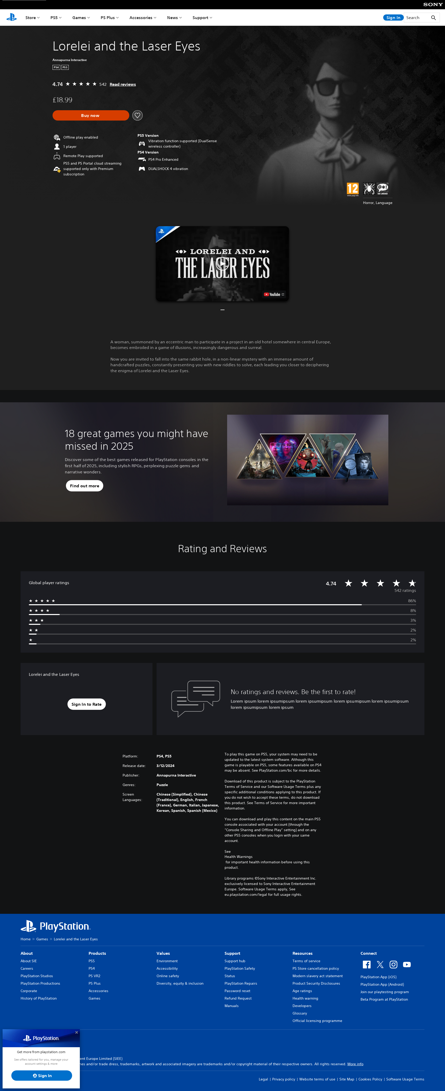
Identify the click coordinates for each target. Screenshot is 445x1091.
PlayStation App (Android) (382, 984)
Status (230, 976)
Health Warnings (239, 856)
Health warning (305, 998)
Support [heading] (232, 953)
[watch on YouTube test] (274, 294)
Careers (27, 968)
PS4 (92, 968)
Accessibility (167, 968)
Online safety (168, 976)
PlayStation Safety (240, 968)
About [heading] (27, 953)
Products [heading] (97, 953)
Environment (167, 961)
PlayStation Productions (40, 983)
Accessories (141, 17)
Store (30, 17)
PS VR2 (94, 976)
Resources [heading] (303, 953)
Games (79, 17)
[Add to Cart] (91, 115)
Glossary (300, 1013)
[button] (222, 263)
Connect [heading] (369, 953)
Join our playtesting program (385, 992)
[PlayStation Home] (11, 17)
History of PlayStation (39, 998)
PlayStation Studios (37, 976)
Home (26, 939)
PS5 (54, 17)
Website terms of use (317, 1079)
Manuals (232, 1005)
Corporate (29, 990)
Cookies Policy (370, 1079)
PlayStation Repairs (241, 983)
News (172, 17)
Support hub (235, 961)
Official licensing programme (317, 1020)
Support (200, 17)
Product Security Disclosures (316, 983)
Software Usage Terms (405, 1079)
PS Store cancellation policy (316, 968)
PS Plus (108, 17)
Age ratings (302, 990)
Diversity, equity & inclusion (180, 983)
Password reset (237, 990)
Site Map (346, 1079)
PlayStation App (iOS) (378, 977)
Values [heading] (163, 953)
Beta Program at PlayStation (384, 999)
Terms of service (306, 961)
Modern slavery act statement (318, 976)
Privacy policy (283, 1079)
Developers (302, 1005)
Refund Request (238, 998)
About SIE (29, 961)
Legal (263, 1079)
